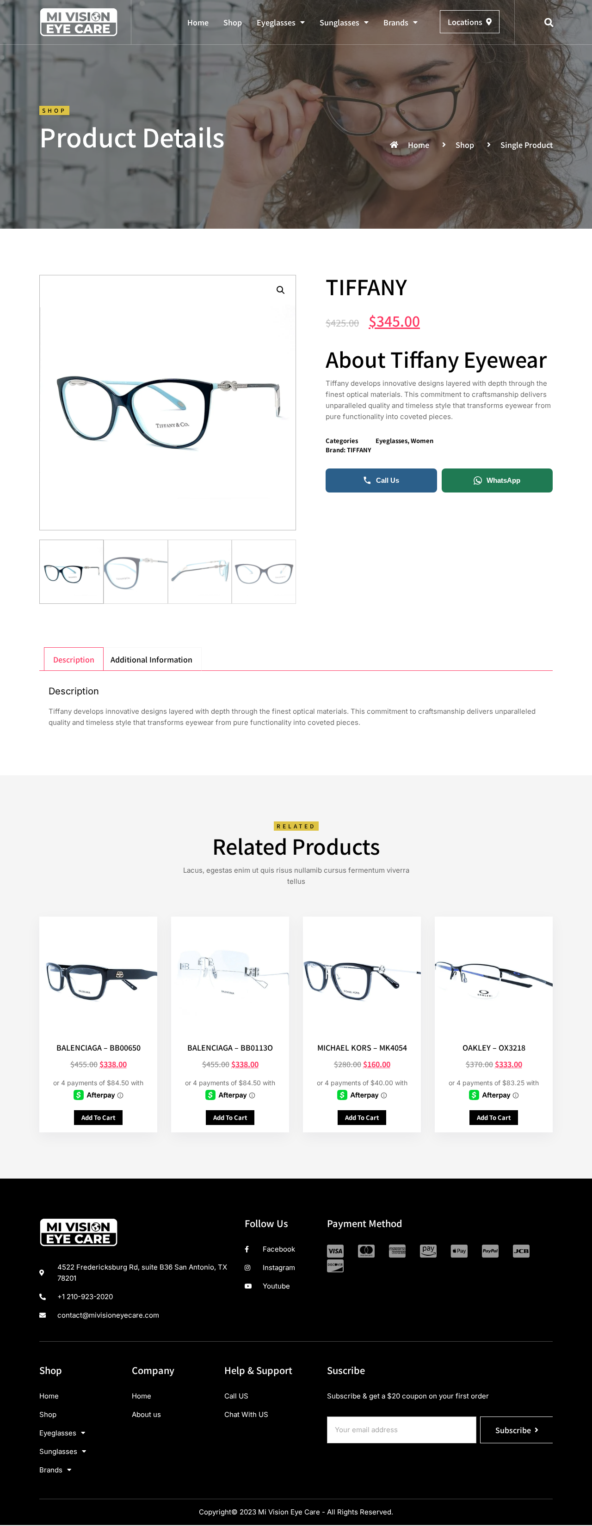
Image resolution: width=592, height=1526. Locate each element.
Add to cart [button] (98, 1117)
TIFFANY (359, 449)
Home (198, 22)
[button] (549, 22)
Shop (232, 22)
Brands (395, 22)
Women (422, 440)
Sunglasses (339, 22)
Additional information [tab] (151, 659)
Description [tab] (73, 659)
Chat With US (246, 1414)
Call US (236, 1396)
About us (146, 1414)
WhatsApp (503, 480)
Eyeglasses (276, 22)
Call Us (387, 480)
